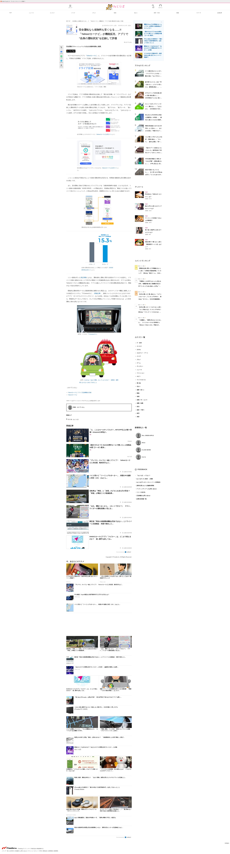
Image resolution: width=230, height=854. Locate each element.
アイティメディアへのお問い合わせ (146, 489)
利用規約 (227, 843)
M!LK (143, 442)
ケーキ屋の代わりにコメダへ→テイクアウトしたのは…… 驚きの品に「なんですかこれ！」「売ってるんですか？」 (154, 76)
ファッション (140, 373)
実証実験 (83, 277)
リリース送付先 (140, 492)
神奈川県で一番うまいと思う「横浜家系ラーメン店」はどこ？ (153, 244)
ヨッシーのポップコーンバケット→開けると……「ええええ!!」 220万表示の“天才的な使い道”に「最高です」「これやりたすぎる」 (153, 108)
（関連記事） (97, 293)
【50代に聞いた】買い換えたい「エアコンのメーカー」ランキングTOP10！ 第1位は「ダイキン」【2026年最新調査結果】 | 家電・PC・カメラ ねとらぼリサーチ (149, 299)
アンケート (139, 187)
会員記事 (219, 12)
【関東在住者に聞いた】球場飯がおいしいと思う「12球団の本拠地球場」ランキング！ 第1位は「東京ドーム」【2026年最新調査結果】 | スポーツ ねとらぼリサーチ (149, 273)
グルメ (94, 12)
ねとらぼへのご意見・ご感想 (144, 478)
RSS (41, 851)
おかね (139, 349)
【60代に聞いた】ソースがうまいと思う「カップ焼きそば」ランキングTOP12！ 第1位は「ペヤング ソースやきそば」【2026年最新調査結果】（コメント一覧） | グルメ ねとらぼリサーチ (150, 312)
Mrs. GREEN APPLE (148, 435)
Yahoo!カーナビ (91, 55)
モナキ (144, 457)
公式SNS (11, 851)
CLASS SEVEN (146, 450)
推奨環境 (56, 851)
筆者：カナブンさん (79, 407)
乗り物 (139, 383)
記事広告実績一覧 (141, 499)
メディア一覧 (5, 851)
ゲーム (139, 363)
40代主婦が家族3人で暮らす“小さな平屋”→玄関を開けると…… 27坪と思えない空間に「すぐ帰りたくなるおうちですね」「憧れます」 (153, 163)
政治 (138, 406)
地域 (115, 12)
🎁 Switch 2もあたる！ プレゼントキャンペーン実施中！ (13, 1)
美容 (138, 416)
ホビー (139, 376)
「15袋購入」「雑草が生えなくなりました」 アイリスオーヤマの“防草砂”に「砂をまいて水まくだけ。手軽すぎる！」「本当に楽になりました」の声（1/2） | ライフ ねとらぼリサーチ (149, 325)
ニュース (31, 12)
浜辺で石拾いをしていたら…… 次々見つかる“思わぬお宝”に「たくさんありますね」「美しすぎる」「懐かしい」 (153, 174)
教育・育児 (157, 12)
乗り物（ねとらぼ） (74, 419)
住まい (136, 12)
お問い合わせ (23, 851)
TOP (10, 12)
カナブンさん (128, 42)
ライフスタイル (141, 379)
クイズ (73, 12)
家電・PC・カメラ (142, 400)
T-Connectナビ (92, 334)
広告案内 (17, 851)
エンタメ (52, 12)
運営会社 (45, 851)
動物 (178, 12)
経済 (138, 413)
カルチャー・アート (142, 353)
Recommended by (120, 552)
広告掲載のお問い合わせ (142, 495)
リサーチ (198, 12)
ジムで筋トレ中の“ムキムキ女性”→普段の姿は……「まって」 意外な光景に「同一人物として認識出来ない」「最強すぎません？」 (153, 141)
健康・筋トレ (140, 390)
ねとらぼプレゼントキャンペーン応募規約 (147, 482)
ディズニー (140, 366)
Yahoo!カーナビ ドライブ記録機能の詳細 (79, 392)
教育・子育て (140, 410)
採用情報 (50, 851)
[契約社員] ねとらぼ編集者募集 (144, 485)
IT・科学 (139, 343)
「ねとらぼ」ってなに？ (142, 475)
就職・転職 (140, 403)
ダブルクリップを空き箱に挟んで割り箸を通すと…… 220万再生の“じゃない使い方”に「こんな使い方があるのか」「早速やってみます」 (153, 97)
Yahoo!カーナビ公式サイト (104, 134)
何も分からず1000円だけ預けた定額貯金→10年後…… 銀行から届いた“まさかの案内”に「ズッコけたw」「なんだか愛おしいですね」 (153, 119)
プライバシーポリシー (33, 851)
